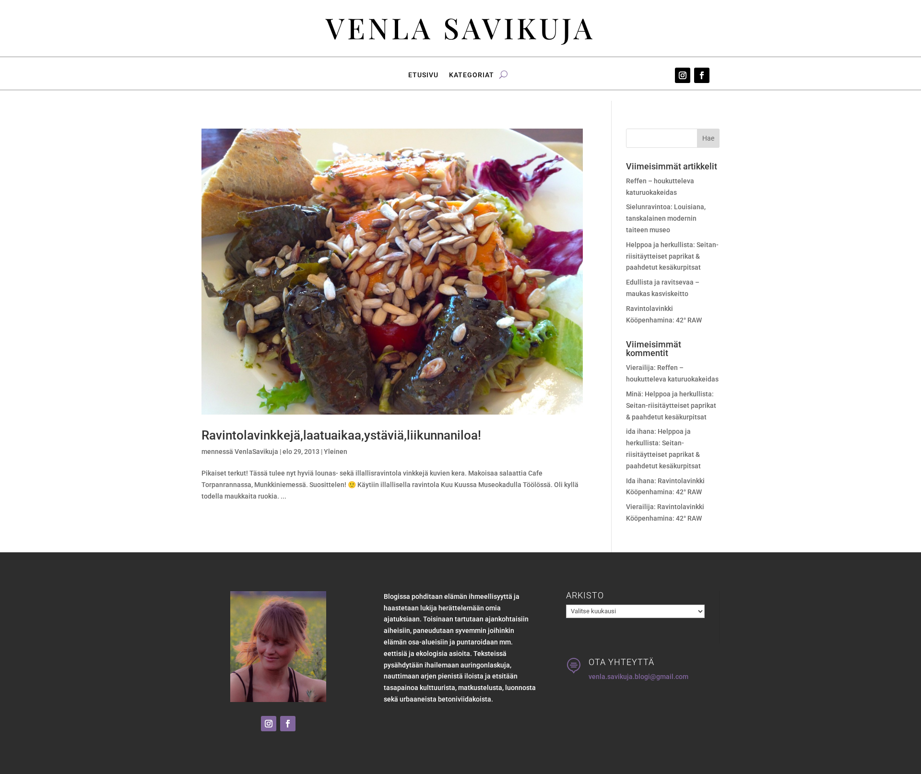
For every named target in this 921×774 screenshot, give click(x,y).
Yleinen (335, 451)
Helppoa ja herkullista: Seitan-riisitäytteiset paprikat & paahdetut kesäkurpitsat (672, 256)
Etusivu (423, 75)
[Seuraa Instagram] (682, 75)
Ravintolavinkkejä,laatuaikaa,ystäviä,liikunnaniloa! (341, 435)
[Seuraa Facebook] (701, 75)
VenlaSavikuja (256, 451)
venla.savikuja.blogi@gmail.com (638, 676)
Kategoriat (471, 75)
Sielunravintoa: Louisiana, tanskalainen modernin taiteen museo (666, 218)
